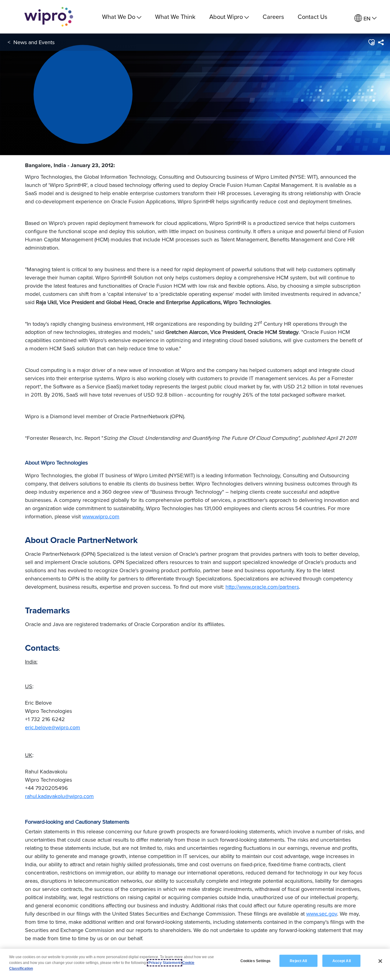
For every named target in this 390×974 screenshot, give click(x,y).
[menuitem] (365, 18)
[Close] (380, 961)
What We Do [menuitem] (118, 16)
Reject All (298, 960)
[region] (195, 961)
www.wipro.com (100, 516)
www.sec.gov (321, 913)
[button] (371, 42)
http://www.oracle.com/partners (262, 586)
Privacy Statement (164, 963)
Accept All (341, 960)
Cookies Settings (255, 960)
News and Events (34, 42)
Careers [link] (273, 16)
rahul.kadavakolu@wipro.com (59, 796)
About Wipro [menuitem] (226, 16)
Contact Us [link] (312, 16)
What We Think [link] (175, 16)
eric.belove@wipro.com (52, 727)
